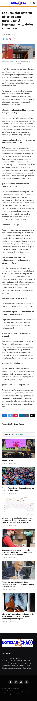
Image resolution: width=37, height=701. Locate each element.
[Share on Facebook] (3, 39)
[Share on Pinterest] (10, 39)
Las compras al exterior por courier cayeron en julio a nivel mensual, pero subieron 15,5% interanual (17, 552)
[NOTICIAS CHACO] (18, 3)
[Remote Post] (18, 448)
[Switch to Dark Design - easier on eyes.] (30, 3)
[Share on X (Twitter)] (6, 39)
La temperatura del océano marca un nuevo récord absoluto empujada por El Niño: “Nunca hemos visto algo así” (18, 520)
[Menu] (3, 3)
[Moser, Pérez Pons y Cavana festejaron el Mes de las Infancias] (18, 476)
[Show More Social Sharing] (14, 39)
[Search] (34, 3)
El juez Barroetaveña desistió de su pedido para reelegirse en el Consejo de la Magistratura (18, 584)
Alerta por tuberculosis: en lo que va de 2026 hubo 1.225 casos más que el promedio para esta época (18, 616)
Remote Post (7, 460)
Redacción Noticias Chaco (13, 424)
